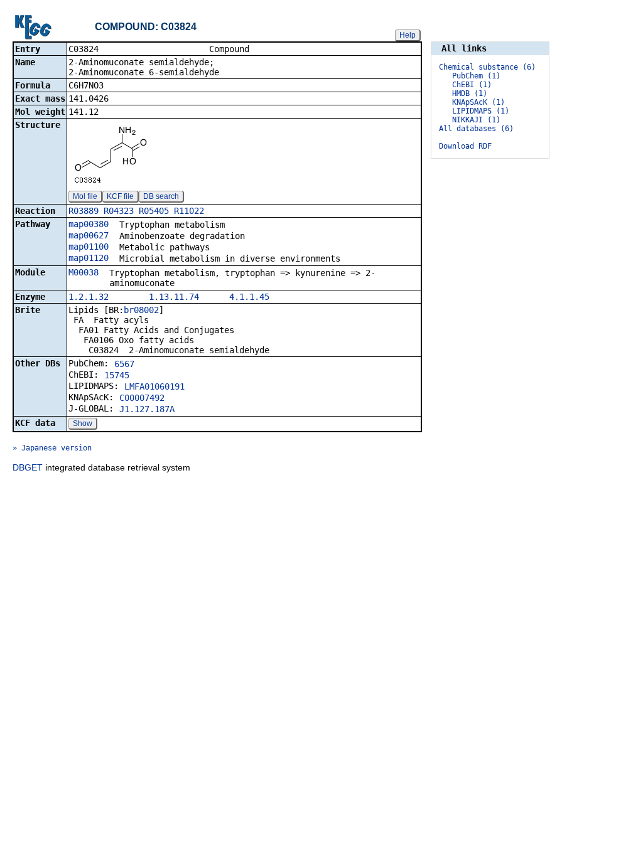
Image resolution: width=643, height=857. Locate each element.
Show (82, 423)
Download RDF (465, 146)
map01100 (88, 247)
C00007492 (142, 398)
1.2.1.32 (88, 297)
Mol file (85, 196)
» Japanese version (52, 448)
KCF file (120, 196)
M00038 (83, 272)
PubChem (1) (476, 76)
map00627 (88, 235)
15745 (116, 375)
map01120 (88, 258)
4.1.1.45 (249, 297)
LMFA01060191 (154, 386)
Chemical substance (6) (487, 67)
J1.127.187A (147, 409)
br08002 (141, 310)
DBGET (28, 467)
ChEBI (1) (472, 84)
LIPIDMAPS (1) (480, 111)
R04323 (119, 211)
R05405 (154, 211)
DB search (161, 196)
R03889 (83, 211)
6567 (124, 364)
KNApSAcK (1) (478, 102)
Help (407, 35)
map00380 (88, 224)
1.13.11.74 (174, 297)
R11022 (189, 211)
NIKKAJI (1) (476, 119)
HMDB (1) (469, 93)
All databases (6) (476, 128)
